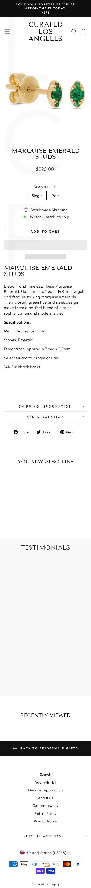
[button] (45, 245)
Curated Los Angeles (45, 31)
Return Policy (45, 813)
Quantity (45, 186)
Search (45, 774)
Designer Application (45, 790)
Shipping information (45, 406)
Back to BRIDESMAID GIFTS (49, 748)
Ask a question (45, 417)
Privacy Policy (45, 821)
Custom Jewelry (45, 805)
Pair (55, 195)
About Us (45, 798)
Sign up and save (44, 836)
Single (37, 195)
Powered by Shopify (45, 884)
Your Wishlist (45, 782)
